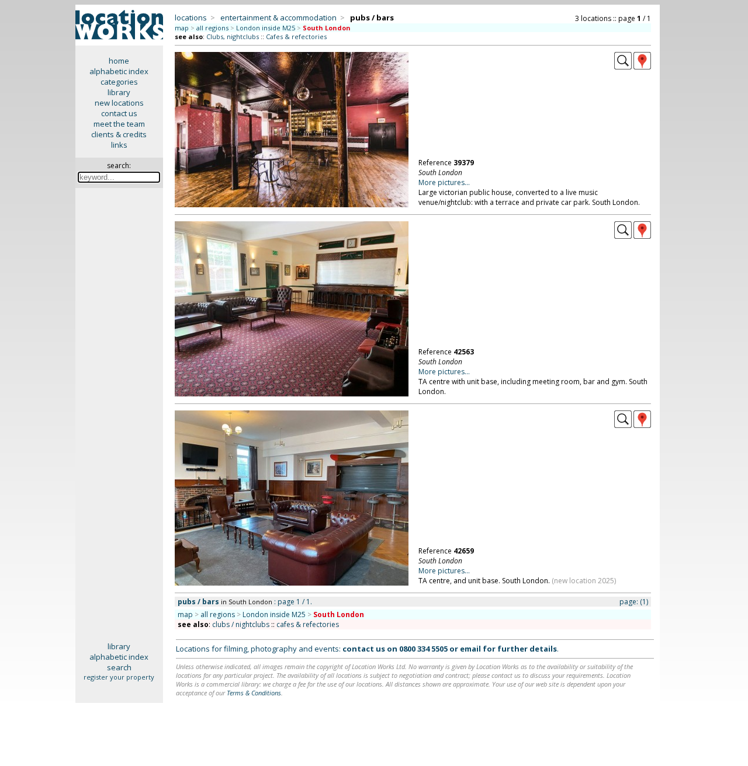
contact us (119, 113)
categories (119, 81)
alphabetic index (118, 71)
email (470, 648)
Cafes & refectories (296, 36)
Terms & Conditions (254, 692)
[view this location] (623, 66)
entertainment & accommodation (278, 17)
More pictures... (444, 182)
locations (191, 17)
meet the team (119, 124)
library (119, 92)
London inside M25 (265, 27)
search (119, 667)
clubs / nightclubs (240, 624)
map (182, 27)
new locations (119, 103)
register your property (119, 677)
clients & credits (119, 134)
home (119, 60)
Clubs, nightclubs (232, 36)
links (119, 145)
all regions (212, 27)
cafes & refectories (307, 624)
